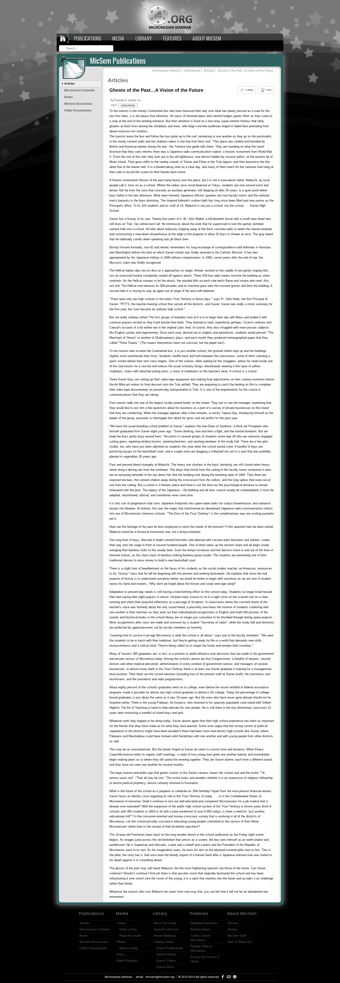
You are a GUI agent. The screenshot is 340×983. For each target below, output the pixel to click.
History (232, 929)
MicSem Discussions (78, 103)
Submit (110, 48)
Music (121, 954)
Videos (121, 923)
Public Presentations (78, 110)
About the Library (165, 923)
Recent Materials (165, 935)
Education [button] (128, 105)
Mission (233, 923)
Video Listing (127, 929)
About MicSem (242, 913)
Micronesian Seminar (118, 977)
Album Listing (128, 948)
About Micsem (206, 38)
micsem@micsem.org (159, 977)
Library (143, 38)
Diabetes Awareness (204, 923)
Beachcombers (201, 929)
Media (118, 38)
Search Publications (169, 948)
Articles (69, 83)
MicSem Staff (237, 935)
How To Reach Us (240, 942)
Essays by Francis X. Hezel (205, 959)
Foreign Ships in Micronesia (201, 948)
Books (68, 97)
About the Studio (130, 935)
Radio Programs (127, 960)
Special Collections (166, 929)
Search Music (165, 967)
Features (172, 38)
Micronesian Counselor (79, 90)
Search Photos (166, 954)
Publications (87, 38)
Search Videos (166, 960)
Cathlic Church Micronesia (200, 938)
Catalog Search (164, 942)
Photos (121, 942)
